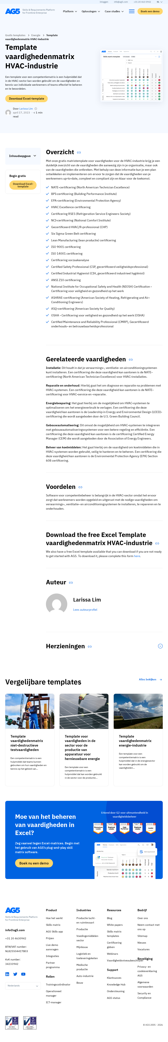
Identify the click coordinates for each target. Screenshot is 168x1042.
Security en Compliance (144, 995)
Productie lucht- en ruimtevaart (85, 920)
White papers (115, 924)
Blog (109, 918)
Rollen (50, 976)
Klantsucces (114, 977)
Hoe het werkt (54, 918)
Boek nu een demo (34, 863)
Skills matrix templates (114, 934)
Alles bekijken (147, 679)
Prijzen (50, 938)
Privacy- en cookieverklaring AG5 (147, 971)
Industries (83, 910)
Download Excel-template (26, 98)
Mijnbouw (82, 947)
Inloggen (104, 1)
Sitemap (142, 936)
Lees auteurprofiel (85, 609)
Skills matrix (53, 924)
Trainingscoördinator (58, 984)
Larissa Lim (26, 108)
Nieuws (141, 942)
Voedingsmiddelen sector (87, 938)
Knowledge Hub (116, 984)
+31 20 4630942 (15, 938)
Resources (114, 910)
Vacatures (143, 949)
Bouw (79, 982)
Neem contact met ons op (148, 927)
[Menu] (132, 11)
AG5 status (113, 997)
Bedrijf (142, 910)
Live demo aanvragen (52, 947)
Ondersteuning (115, 991)
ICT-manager (53, 1002)
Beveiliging (145, 959)
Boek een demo (150, 11)
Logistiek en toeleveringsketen (87, 956)
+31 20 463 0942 (142, 1)
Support (112, 970)
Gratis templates (15, 35)
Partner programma (53, 965)
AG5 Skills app (54, 931)
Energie (35, 35)
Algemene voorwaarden (145, 984)
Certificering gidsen (114, 945)
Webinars (112, 953)
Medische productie (82, 967)
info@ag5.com (121, 1)
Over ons (142, 918)
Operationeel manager (53, 993)
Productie (82, 929)
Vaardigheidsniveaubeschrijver (119, 960)
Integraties (52, 956)
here (137, 556)
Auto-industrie (85, 976)
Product (51, 910)
